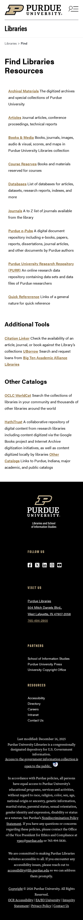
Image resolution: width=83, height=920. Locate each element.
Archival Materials (23, 91)
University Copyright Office (47, 669)
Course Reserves (22, 163)
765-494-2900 (38, 620)
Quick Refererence (23, 296)
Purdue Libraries (39, 600)
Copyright (16, 889)
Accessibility (36, 698)
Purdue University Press (45, 664)
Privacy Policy (41, 906)
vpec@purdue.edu (30, 841)
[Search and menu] (72, 8)
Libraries (16, 28)
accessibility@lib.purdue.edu (28, 870)
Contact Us (36, 720)
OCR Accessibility (20, 900)
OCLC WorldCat (18, 395)
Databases (17, 183)
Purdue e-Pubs (20, 230)
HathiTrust (13, 421)
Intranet (33, 714)
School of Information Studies (49, 658)
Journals (15, 210)
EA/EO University (48, 900)
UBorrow (30, 351)
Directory (34, 703)
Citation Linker (17, 338)
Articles (14, 117)
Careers (33, 709)
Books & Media (21, 137)
